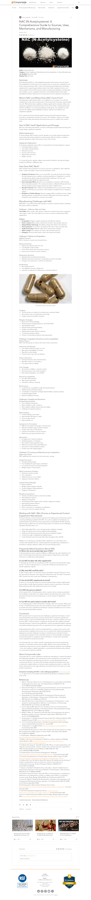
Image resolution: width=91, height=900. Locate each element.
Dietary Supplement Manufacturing (27, 7)
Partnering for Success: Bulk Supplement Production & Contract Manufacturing (22, 834)
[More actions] (71, 17)
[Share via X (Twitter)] (23, 804)
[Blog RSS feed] (77, 7)
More (73, 7)
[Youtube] (49, 891)
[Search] (78, 2)
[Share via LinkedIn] (27, 804)
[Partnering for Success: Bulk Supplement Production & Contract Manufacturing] (22, 825)
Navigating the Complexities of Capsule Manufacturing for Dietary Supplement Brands (45, 834)
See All (77, 817)
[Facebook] (42, 891)
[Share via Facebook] (20, 804)
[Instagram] (45, 891)
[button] (33, 2)
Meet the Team (41, 7)
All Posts (14, 7)
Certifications (51, 7)
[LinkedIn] (38, 891)
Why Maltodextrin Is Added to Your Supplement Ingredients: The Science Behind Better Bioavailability (68, 834)
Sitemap (56, 894)
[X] (52, 891)
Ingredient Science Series (63, 7)
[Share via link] (30, 804)
